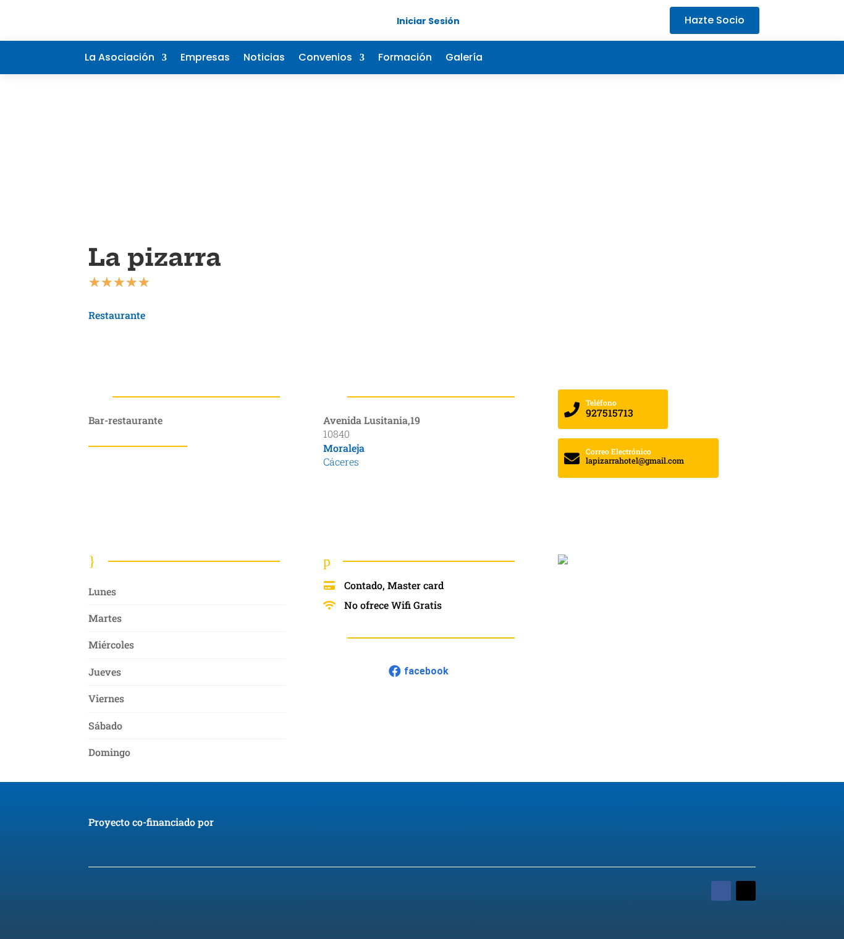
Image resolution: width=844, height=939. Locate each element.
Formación (405, 58)
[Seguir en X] (700, 57)
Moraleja (344, 447)
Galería (464, 58)
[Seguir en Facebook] (675, 57)
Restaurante (116, 314)
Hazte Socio (715, 20)
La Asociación (119, 58)
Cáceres (341, 461)
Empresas (205, 58)
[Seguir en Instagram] (749, 57)
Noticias (264, 58)
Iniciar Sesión (428, 21)
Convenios (325, 58)
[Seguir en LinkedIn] (725, 57)
